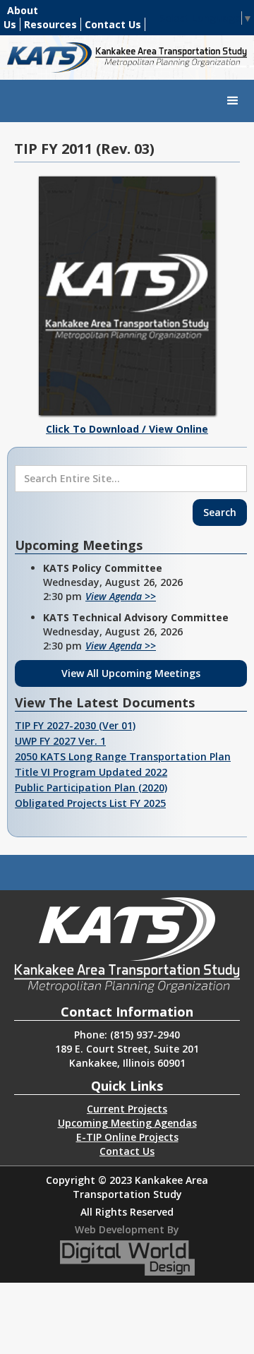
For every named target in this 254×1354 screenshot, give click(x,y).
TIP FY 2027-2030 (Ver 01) (75, 725)
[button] (233, 101)
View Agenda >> (120, 596)
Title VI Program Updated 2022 (91, 772)
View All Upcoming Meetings (130, 673)
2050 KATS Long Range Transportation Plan (123, 756)
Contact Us (113, 24)
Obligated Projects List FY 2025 (90, 803)
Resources (50, 24)
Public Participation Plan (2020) (91, 787)
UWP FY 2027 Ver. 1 (60, 741)
